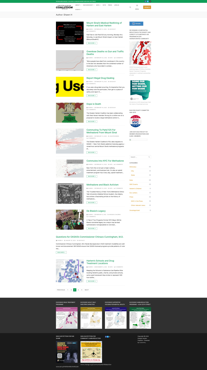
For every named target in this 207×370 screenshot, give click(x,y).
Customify (142, 342)
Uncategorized (114, 136)
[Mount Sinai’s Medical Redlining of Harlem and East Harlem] (70, 33)
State (133, 175)
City (132, 171)
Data (111, 57)
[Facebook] (145, 1)
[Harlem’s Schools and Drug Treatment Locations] (70, 270)
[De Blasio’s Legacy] (70, 220)
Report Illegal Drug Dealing (100, 78)
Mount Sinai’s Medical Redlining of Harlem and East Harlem (104, 24)
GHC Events (133, 184)
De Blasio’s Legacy (96, 211)
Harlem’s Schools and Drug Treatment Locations (100, 262)
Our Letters (133, 193)
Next (87, 290)
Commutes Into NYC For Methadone (105, 161)
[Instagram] (150, 1)
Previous (61, 290)
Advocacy (112, 29)
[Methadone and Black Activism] (70, 193)
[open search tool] (130, 7)
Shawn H (90, 29)
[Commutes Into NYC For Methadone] (70, 169)
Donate (147, 7)
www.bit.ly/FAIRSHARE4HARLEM (67, 366)
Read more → (92, 43)
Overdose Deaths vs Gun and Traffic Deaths (105, 52)
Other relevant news (138, 205)
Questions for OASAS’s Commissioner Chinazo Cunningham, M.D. (89, 237)
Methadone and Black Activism (103, 184)
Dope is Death (94, 104)
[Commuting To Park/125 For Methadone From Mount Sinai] (70, 141)
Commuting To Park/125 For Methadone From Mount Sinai (102, 131)
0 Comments (92, 31)
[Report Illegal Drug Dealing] (70, 87)
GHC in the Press (137, 201)
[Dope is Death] (70, 113)
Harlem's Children (114, 214)
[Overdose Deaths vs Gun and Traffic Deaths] (70, 60)
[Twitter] (148, 1)
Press (131, 197)
